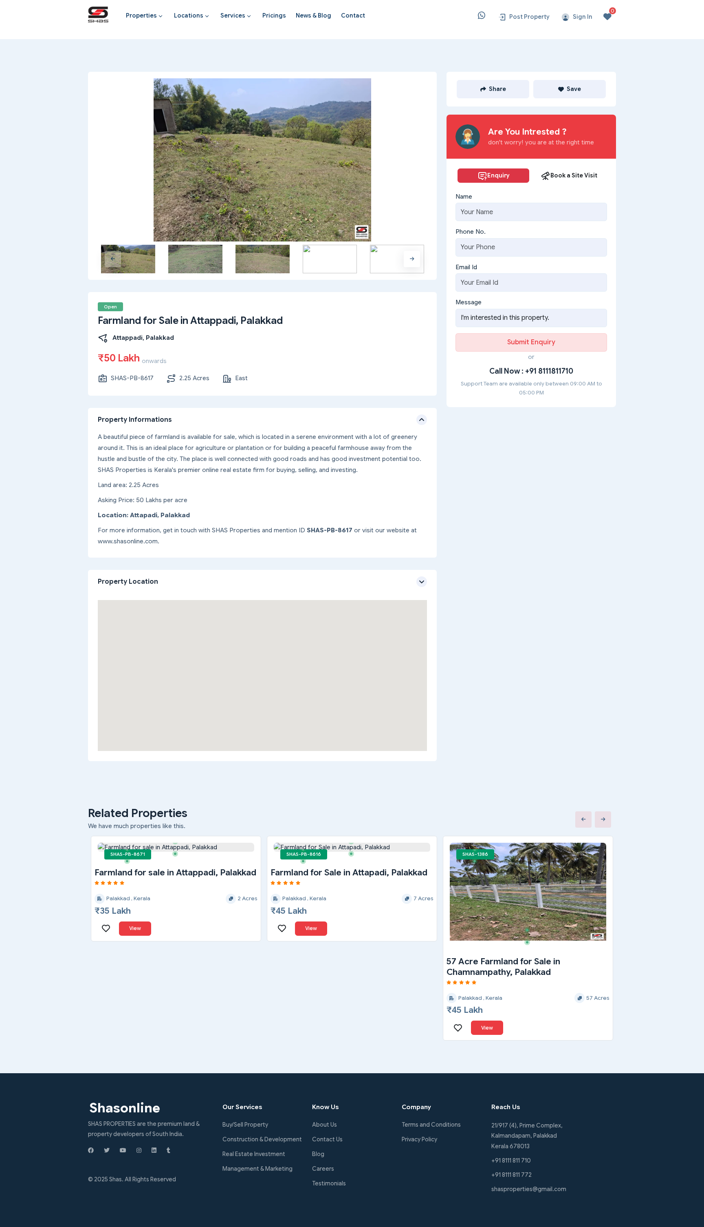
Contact (353, 15)
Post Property (529, 16)
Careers (323, 1168)
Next (412, 259)
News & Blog (313, 15)
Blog (318, 1154)
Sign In (582, 16)
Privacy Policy (419, 1139)
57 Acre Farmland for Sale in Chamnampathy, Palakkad (503, 966)
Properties (141, 15)
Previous (113, 259)
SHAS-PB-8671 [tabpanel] (127, 854)
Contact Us (327, 1139)
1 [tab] (130, 852)
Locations (188, 15)
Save (574, 89)
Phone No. (470, 231)
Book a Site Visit (573, 175)
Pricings (274, 15)
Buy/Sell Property (245, 1124)
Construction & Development (262, 1139)
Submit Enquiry (531, 342)
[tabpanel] (176, 847)
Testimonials (329, 1183)
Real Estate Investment (253, 1154)
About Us (324, 1124)
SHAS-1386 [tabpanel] (475, 854)
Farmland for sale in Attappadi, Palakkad (175, 872)
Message (468, 302)
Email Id (466, 267)
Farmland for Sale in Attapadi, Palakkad (349, 872)
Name (463, 196)
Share (497, 89)
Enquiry (498, 175)
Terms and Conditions (431, 1124)
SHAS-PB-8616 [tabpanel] (303, 854)
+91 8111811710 (549, 371)
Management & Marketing (257, 1168)
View (135, 928)
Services (232, 15)
